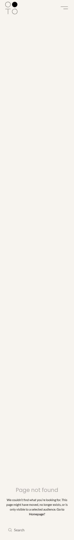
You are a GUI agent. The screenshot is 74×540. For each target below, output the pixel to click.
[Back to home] (11, 8)
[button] (64, 8)
